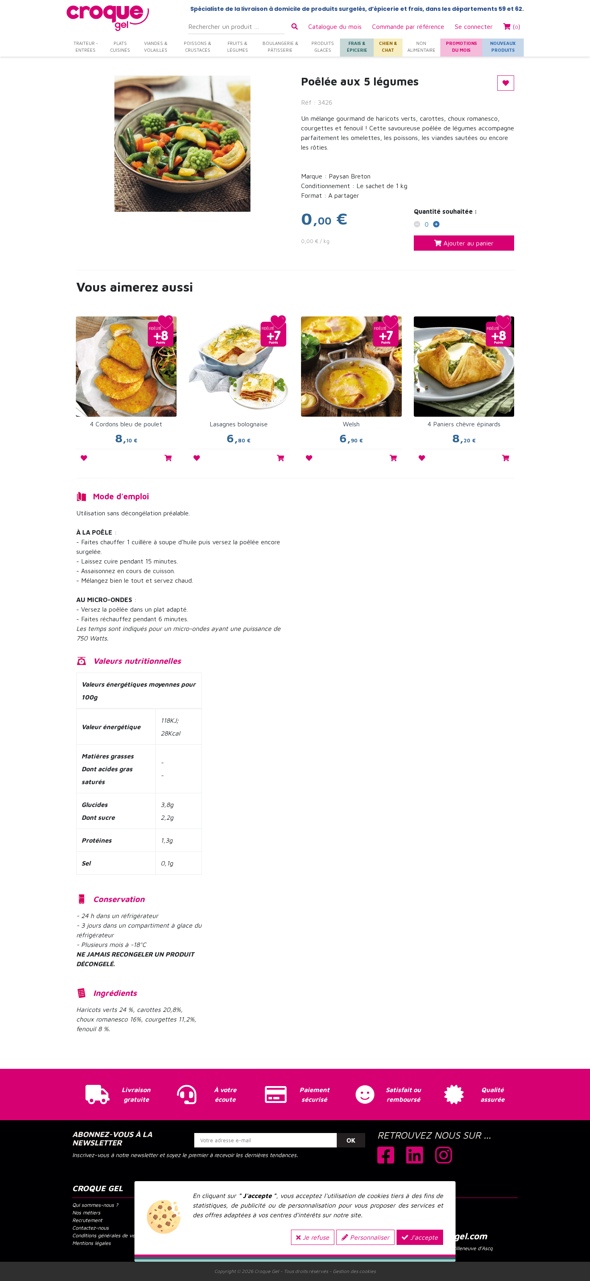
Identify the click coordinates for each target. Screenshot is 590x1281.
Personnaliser (368, 1237)
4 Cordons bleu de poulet (126, 424)
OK (351, 1140)
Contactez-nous (90, 1228)
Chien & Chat (388, 47)
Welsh (351, 424)
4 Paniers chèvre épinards (463, 424)
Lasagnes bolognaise (239, 424)
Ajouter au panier (467, 243)
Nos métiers (86, 1213)
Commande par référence (408, 26)
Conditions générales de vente (107, 1235)
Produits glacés (322, 47)
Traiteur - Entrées (85, 47)
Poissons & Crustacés (197, 47)
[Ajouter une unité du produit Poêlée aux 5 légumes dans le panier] (436, 225)
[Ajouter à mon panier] (168, 458)
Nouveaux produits (503, 47)
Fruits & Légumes (237, 47)
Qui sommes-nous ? (95, 1205)
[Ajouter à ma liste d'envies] (84, 458)
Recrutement (87, 1220)
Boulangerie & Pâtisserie (280, 47)
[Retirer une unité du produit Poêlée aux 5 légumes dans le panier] (417, 225)
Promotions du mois (461, 47)
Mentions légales (91, 1243)
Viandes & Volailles (155, 47)
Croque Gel (266, 1271)
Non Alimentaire (421, 47)
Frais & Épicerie (357, 47)
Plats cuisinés (120, 47)
